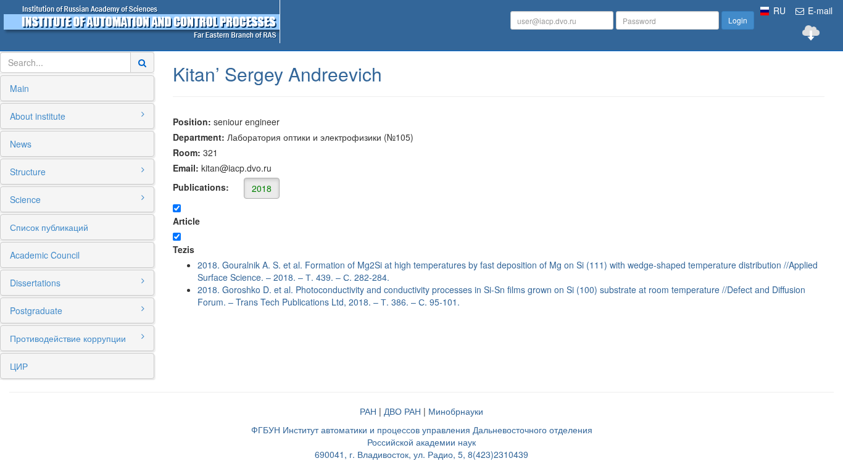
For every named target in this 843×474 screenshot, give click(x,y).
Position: (192, 121)
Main (19, 88)
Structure (28, 171)
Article (186, 221)
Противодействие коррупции (68, 338)
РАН (368, 411)
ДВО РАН (402, 411)
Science (25, 199)
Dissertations (35, 282)
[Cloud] (811, 33)
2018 (262, 188)
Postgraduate (36, 310)
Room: (187, 152)
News (20, 144)
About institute (37, 116)
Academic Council (45, 255)
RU (779, 10)
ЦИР (19, 366)
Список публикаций (49, 227)
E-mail (819, 10)
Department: (199, 137)
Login (737, 20)
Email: (186, 168)
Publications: (222, 187)
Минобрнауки (455, 411)
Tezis (183, 249)
